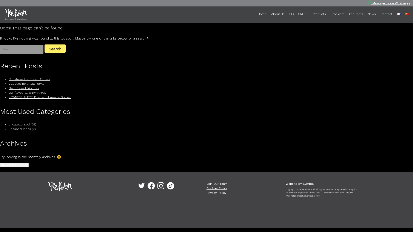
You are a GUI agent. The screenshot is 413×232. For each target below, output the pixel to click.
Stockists (337, 14)
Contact (386, 14)
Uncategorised (19, 124)
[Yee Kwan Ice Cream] (22, 15)
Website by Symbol (300, 183)
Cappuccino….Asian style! (27, 83)
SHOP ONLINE (298, 14)
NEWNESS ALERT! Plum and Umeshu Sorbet (40, 97)
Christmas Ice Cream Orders (29, 79)
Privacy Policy (216, 192)
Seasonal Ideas (20, 129)
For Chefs (356, 14)
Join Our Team (217, 183)
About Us (278, 14)
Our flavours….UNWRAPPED (27, 92)
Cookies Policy (216, 188)
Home (262, 14)
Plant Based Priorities (24, 88)
